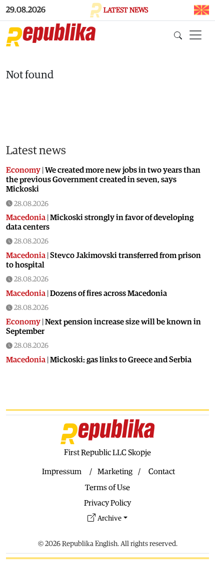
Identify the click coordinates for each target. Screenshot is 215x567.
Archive (110, 518)
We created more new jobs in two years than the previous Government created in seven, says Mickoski (103, 179)
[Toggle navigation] (195, 34)
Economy (23, 170)
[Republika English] (51, 35)
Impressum (62, 472)
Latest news (36, 151)
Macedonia (26, 218)
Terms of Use (107, 488)
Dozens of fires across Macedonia (108, 293)
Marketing (115, 472)
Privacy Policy (107, 503)
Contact (161, 472)
